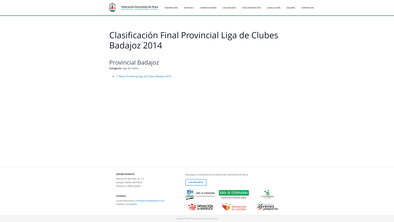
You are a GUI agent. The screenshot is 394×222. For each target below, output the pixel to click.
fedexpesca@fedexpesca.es (150, 200)
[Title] (112, 7)
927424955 (131, 204)
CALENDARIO (196, 182)
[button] (179, 7)
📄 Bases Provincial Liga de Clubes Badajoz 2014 (143, 76)
